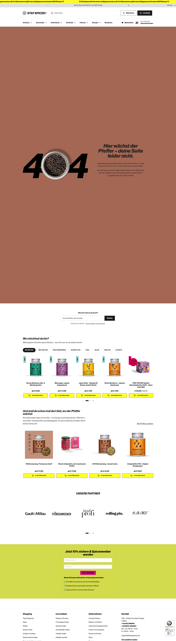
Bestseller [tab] (43, 350)
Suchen (110, 318)
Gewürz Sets (27, 630)
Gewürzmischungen (30, 637)
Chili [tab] (87, 350)
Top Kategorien (28, 618)
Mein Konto (130, 13)
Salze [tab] (97, 350)
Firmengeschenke (62, 622)
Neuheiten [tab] (29, 350)
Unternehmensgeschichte (98, 626)
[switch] (169, 633)
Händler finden (61, 633)
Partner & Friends (95, 633)
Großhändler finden (63, 630)
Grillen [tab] (107, 350)
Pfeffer (25, 626)
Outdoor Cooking (29, 633)
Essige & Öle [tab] (75, 350)
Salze (25, 622)
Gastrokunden (61, 626)
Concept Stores (94, 618)
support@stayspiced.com (131, 635)
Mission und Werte (95, 622)
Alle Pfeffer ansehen (145, 424)
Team (91, 637)
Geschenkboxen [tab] (59, 350)
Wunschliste (129, 23)
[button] (144, 13)
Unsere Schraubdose (96, 630)
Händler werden (61, 637)
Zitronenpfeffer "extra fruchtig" (95, 323)
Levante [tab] (119, 350)
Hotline (124, 621)
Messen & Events (62, 618)
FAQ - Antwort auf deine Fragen (133, 618)
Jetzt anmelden (88, 573)
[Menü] (173, 621)
